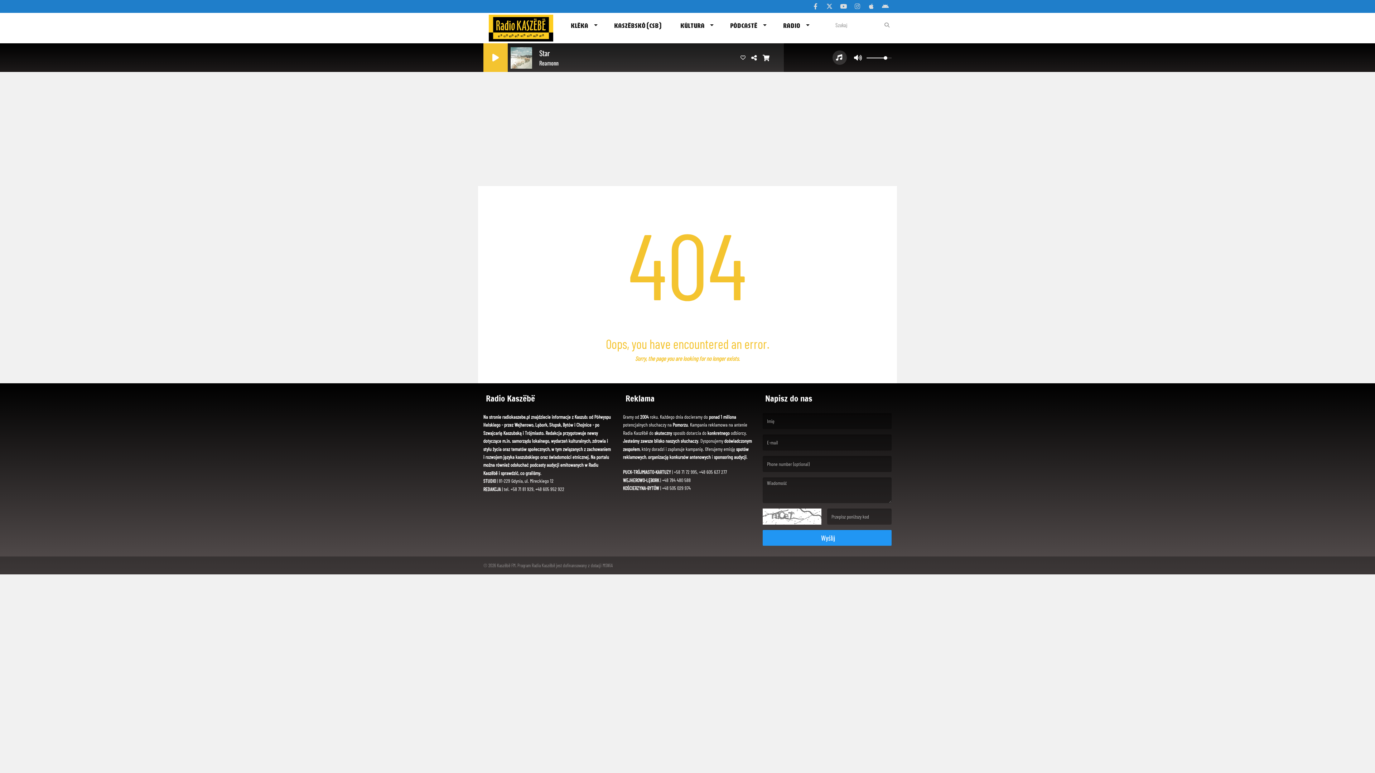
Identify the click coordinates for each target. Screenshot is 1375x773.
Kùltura (692, 25)
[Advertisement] (687, 127)
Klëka (579, 25)
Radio (791, 25)
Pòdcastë (743, 25)
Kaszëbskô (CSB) (637, 25)
